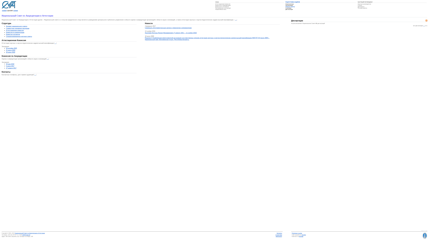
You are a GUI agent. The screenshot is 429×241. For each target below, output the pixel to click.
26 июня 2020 (10, 52)
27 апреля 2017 (11, 68)
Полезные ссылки (297, 233)
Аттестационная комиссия (222, 4)
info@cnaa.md (26, 235)
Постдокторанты (362, 8)
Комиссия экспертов (13, 34)
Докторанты (361, 6)
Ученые (360, 5)
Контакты (6, 72)
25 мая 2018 (10, 64)
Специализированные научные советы (19, 36)
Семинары (288, 8)
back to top (424, 230)
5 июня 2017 (10, 66)
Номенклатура (289, 4)
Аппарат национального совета (16, 26)
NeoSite (301, 236)
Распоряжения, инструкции (223, 8)
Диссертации (289, 9)
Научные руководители (364, 4)
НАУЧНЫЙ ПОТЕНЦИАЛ (365, 2)
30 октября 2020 (11, 48)
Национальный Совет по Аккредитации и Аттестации (30, 233)
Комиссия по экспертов (222, 6)
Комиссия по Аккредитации (14, 56)
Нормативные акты (220, 9)
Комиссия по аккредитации (223, 5)
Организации (289, 5)
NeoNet (304, 235)
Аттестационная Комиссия (14, 40)
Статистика (278, 235)
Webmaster (279, 236)
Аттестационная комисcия (15, 30)
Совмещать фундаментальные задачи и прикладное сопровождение (168, 28)
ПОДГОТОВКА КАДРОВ (292, 2)
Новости (149, 23)
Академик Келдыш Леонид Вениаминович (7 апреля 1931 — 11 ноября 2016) (171, 33)
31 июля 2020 (10, 50)
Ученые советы (290, 6)
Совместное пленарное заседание (17, 28)
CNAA (217, 2)
